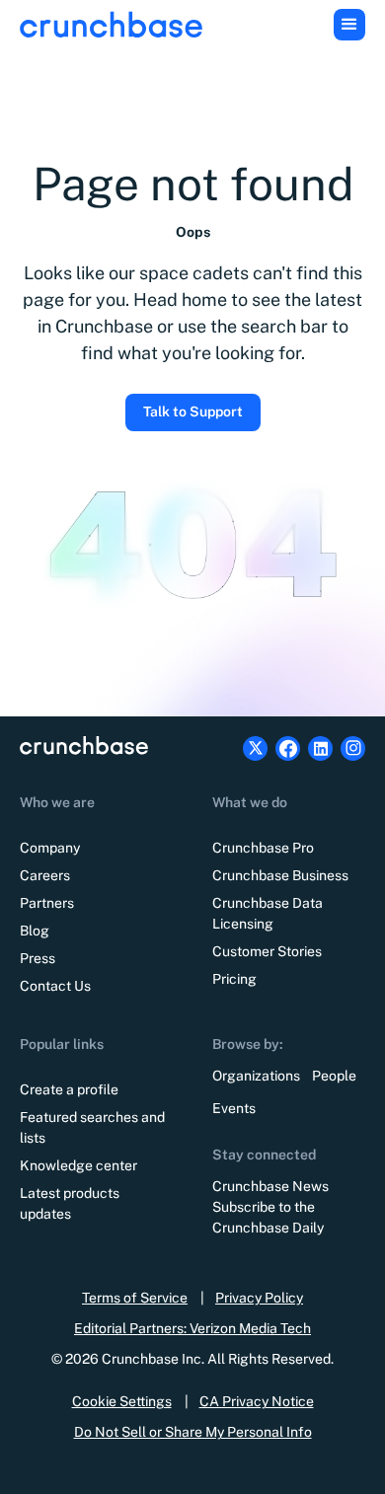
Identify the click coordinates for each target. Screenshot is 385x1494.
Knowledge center (78, 1165)
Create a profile (69, 1089)
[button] (349, 24)
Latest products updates (69, 1203)
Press (37, 958)
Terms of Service (135, 1298)
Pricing (234, 979)
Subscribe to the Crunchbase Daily (268, 1217)
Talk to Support (193, 411)
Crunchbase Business (280, 875)
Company (50, 848)
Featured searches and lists (92, 1127)
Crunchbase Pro (263, 848)
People (334, 1075)
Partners (47, 903)
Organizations (256, 1075)
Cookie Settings (122, 1401)
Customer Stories (267, 951)
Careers (45, 875)
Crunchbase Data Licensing (267, 913)
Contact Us (55, 986)
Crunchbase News (270, 1186)
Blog (34, 930)
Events (234, 1108)
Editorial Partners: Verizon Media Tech (192, 1328)
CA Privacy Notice (256, 1401)
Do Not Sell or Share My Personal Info (193, 1432)
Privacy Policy (259, 1298)
